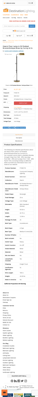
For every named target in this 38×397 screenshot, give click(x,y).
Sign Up (18, 35)
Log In (7, 35)
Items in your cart (20, 31)
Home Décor (6, 370)
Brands (25, 17)
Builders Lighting (8, 338)
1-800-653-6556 (10, 3)
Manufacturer (19, 141)
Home (4, 40)
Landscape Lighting (9, 372)
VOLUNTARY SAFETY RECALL (19, 376)
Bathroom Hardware (9, 365)
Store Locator (6, 17)
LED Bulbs (6, 353)
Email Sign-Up (7, 300)
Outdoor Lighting (8, 363)
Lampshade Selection (9, 358)
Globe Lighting (7, 335)
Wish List (29, 35)
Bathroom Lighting (8, 348)
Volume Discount (8, 320)
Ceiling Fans (6, 355)
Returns (5, 310)
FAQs (4, 308)
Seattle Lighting (7, 333)
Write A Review (20, 127)
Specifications (19, 134)
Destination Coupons (9, 297)
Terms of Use (7, 317)
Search (32, 26)
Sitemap (5, 302)
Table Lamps (7, 367)
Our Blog (13, 17)
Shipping (5, 313)
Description (19, 138)
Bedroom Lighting (8, 351)
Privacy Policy (7, 315)
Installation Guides (8, 346)
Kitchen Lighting (8, 360)
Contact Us (6, 325)
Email (12, 127)
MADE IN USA (7, 322)
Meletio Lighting (8, 340)
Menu (31, 3)
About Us (19, 17)
